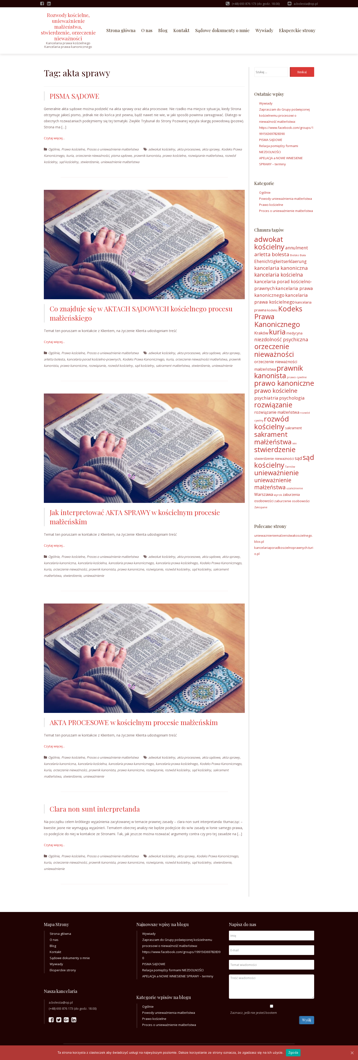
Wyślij (306, 1020)
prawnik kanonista (147, 155)
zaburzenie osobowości (292, 501)
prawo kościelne (174, 155)
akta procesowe (188, 149)
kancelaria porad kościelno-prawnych (94, 359)
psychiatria (266, 398)
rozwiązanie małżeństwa (205, 155)
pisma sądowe (121, 155)
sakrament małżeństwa (172, 365)
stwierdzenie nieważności (274, 458)
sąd (298, 458)
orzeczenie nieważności (92, 155)
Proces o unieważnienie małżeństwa (113, 149)
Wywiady (264, 30)
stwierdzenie (89, 162)
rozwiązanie (97, 365)
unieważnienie (222, 365)
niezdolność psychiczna (281, 339)
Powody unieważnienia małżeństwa (285, 198)
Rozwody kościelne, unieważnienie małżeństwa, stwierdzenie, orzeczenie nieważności (68, 27)
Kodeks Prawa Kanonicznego (143, 359)
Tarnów (290, 466)
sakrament (293, 428)
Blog (163, 30)
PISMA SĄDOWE (74, 95)
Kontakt (181, 30)
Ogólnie (53, 149)
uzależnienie (294, 488)
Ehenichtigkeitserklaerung (280, 261)
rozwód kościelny (120, 365)
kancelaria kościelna (92, 563)
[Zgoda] (351, 1052)
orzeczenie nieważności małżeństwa (201, 359)
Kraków (261, 333)
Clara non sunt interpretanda (95, 808)
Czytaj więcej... (54, 138)
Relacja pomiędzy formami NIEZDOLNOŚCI (173, 970)
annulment (296, 248)
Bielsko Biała (298, 255)
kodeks (272, 310)
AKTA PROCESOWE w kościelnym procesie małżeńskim (134, 722)
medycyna (294, 333)
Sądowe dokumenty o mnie (222, 30)
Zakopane (260, 507)
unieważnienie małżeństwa (120, 162)
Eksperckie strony (297, 30)
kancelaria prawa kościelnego (177, 563)
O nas (146, 30)
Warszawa (263, 494)
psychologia (291, 398)
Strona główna (120, 30)
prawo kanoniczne (73, 365)
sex (294, 443)
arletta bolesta (54, 359)
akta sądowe (211, 353)
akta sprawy (210, 149)
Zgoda (293, 1052)
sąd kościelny (68, 162)
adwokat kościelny (161, 149)
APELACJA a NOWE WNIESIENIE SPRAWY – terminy (177, 976)
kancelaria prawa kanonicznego (131, 563)
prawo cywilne (297, 377)
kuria (70, 155)
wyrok (278, 495)
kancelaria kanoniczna (60, 563)
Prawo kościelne (73, 149)
